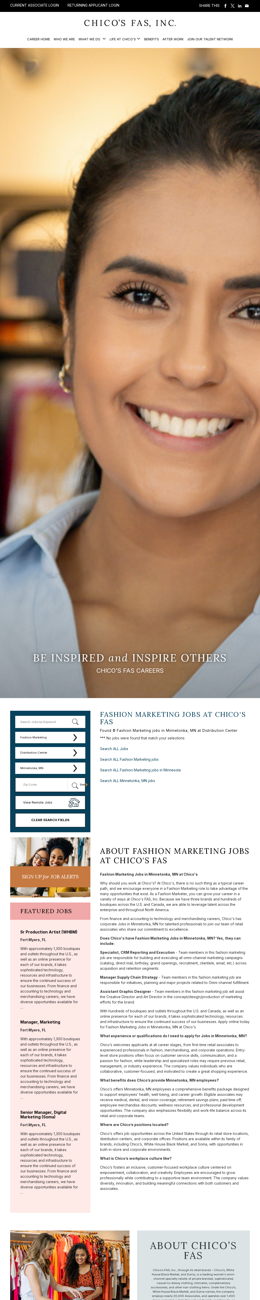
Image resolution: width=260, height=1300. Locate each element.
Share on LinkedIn (239, 6)
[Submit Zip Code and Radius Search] (75, 786)
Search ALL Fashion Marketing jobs (129, 759)
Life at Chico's (123, 39)
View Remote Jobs (37, 802)
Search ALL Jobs (114, 749)
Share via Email (247, 6)
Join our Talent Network (210, 39)
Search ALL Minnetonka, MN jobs (127, 780)
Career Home (38, 39)
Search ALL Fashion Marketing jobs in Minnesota (140, 770)
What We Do (89, 39)
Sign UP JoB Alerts (50, 877)
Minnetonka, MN (31, 768)
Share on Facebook (225, 6)
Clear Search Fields (50, 820)
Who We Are (64, 39)
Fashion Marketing (33, 737)
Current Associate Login (34, 5)
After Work (173, 39)
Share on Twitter (232, 6)
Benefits (151, 39)
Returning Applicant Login (93, 5)
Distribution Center (33, 752)
